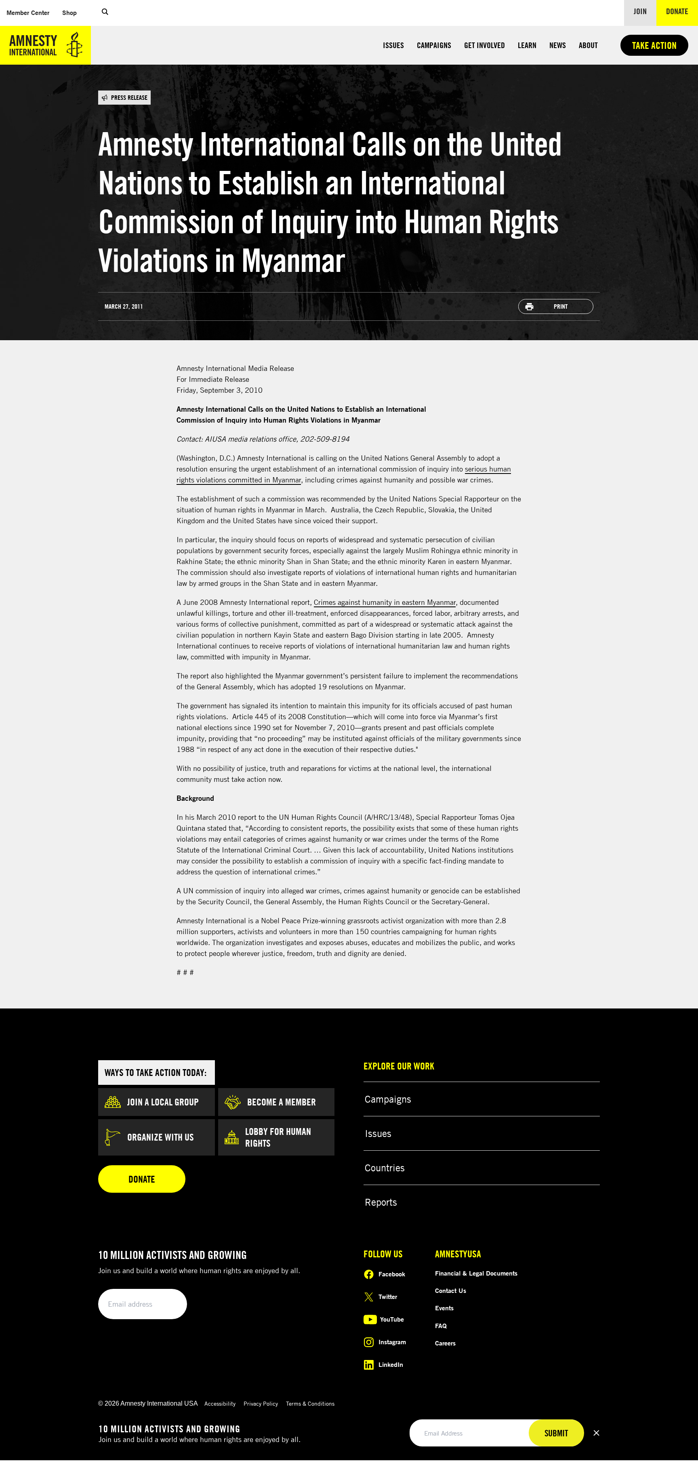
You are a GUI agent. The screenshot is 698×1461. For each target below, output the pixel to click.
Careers (445, 1343)
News (557, 45)
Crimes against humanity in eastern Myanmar (385, 602)
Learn (527, 45)
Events (444, 1308)
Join (640, 11)
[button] (105, 13)
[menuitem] (28, 12)
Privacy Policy (261, 1403)
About (588, 45)
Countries (385, 1167)
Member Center (31, 12)
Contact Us (450, 1290)
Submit (167, 1304)
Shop (72, 12)
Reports (381, 1202)
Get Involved (484, 45)
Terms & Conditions (310, 1403)
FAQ (441, 1326)
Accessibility (219, 1403)
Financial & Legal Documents (476, 1273)
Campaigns (434, 45)
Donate (682, 11)
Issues (393, 45)
